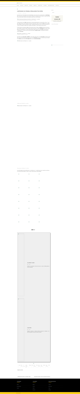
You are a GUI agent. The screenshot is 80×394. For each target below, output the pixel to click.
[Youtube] (63, 393)
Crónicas (35, 5)
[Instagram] (61, 393)
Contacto (57, 5)
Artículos (26, 5)
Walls (49, 365)
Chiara (19, 365)
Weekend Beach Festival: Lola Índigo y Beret (23, 376)
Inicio (18, 5)
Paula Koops (39, 365)
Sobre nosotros (50, 386)
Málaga (30, 365)
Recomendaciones (51, 5)
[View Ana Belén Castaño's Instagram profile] (25, 265)
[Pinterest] (44, 370)
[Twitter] (43, 370)
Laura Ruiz (29, 327)
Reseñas (30, 5)
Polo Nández (42, 365)
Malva (32, 365)
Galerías (45, 5)
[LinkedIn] (46, 370)
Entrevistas (40, 5)
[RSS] (48, 370)
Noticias (21, 5)
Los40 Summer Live (27, 366)
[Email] (49, 370)
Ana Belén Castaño (30, 262)
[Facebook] (41, 370)
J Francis (24, 365)
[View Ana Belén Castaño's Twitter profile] (25, 264)
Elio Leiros (21, 365)
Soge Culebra (47, 365)
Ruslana (44, 365)
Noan (37, 365)
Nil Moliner (35, 365)
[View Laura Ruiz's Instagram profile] (25, 329)
